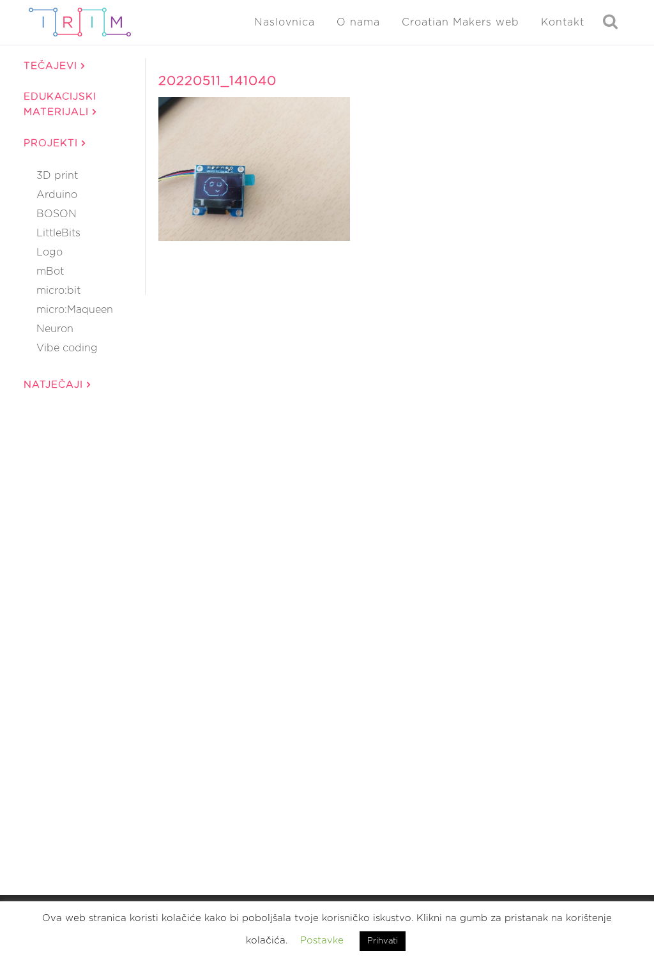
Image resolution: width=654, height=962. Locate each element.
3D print (57, 176)
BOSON (56, 214)
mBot (50, 271)
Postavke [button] (322, 940)
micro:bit (58, 291)
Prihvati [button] (382, 941)
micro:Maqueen (74, 310)
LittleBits (58, 233)
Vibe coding (67, 348)
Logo (49, 252)
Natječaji (55, 385)
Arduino (56, 195)
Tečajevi (52, 66)
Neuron (54, 329)
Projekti (53, 143)
